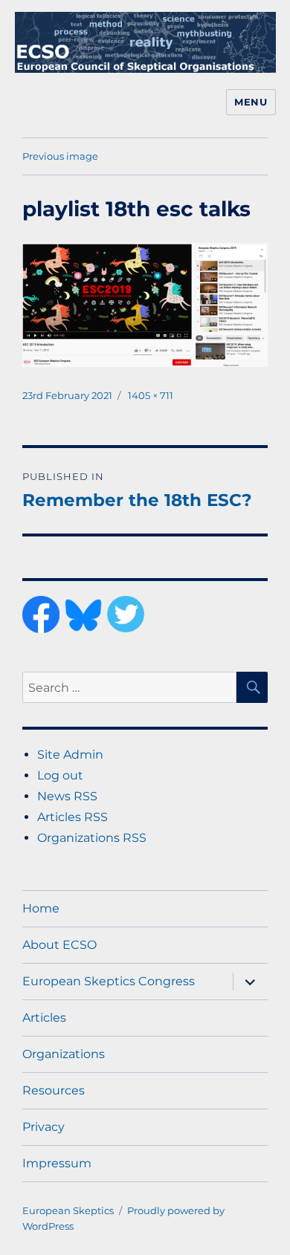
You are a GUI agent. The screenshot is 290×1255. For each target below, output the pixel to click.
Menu (250, 102)
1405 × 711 (150, 395)
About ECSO (59, 945)
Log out (60, 775)
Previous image (60, 156)
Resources (53, 1090)
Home (40, 908)
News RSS (67, 796)
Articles (44, 1018)
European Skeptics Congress (108, 981)
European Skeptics (68, 1210)
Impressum (56, 1163)
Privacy (43, 1127)
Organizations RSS (91, 838)
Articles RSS (72, 817)
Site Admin (70, 755)
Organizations (63, 1054)
